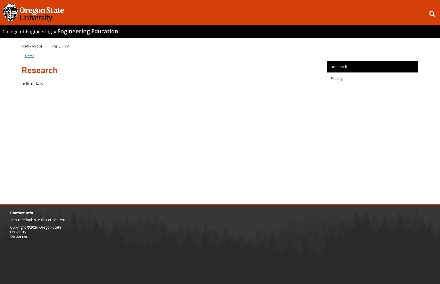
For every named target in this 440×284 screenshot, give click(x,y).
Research (32, 46)
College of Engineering (27, 31)
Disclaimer (19, 236)
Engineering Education (87, 31)
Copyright (18, 227)
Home (29, 56)
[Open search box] (432, 14)
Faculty (60, 46)
